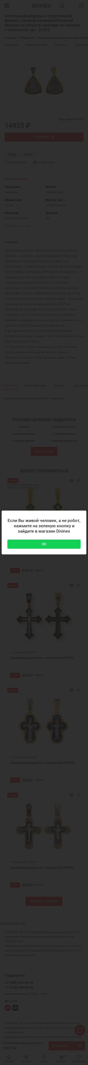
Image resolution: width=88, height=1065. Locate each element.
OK (44, 544)
